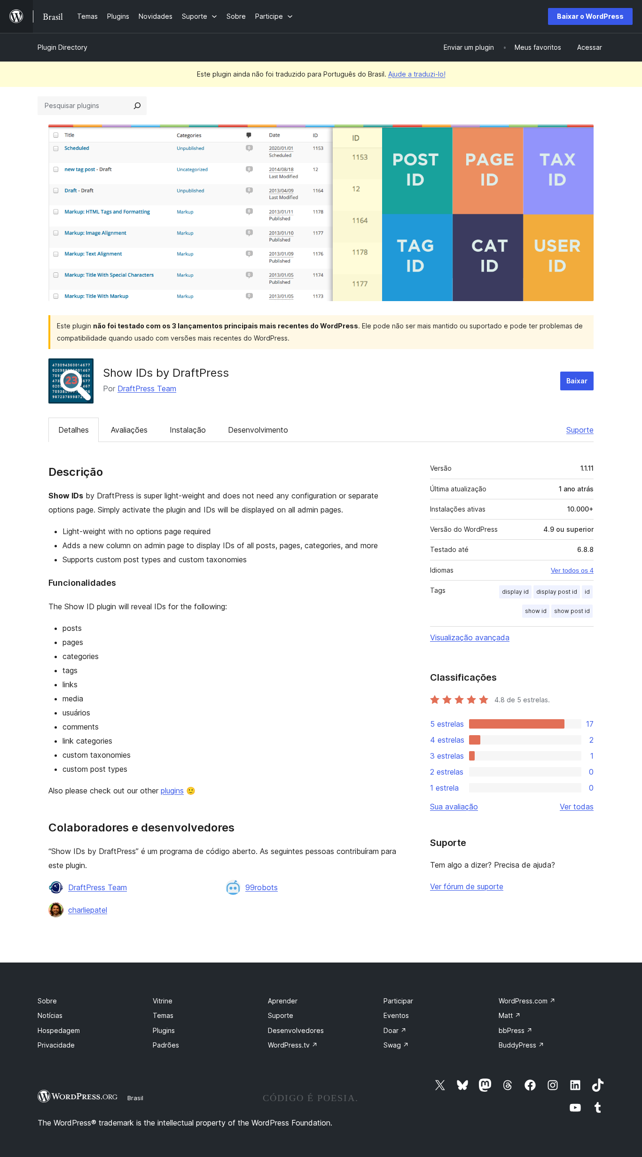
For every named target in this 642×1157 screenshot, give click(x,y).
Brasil (135, 1098)
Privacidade (56, 1045)
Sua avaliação (454, 806)
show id (536, 610)
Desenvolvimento (258, 430)
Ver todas (577, 806)
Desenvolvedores (296, 1030)
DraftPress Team (146, 388)
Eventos (396, 1015)
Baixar (576, 381)
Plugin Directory (62, 47)
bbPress (515, 1030)
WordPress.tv (293, 1045)
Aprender (283, 1001)
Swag (396, 1045)
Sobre (47, 1001)
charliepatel (87, 910)
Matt (510, 1015)
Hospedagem (59, 1030)
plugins (172, 790)
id (587, 591)
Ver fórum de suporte (466, 886)
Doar (395, 1030)
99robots (261, 887)
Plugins (164, 1030)
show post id (572, 610)
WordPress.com (527, 1001)
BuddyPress (521, 1045)
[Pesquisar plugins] (137, 105)
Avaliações (129, 430)
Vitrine (162, 1001)
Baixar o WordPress (590, 16)
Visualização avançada (469, 637)
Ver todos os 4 (572, 570)
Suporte (580, 430)
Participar (398, 1001)
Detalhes (73, 430)
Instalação (188, 430)
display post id (556, 591)
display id (515, 591)
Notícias (50, 1015)
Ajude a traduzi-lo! (417, 74)
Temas (163, 1015)
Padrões (166, 1045)
